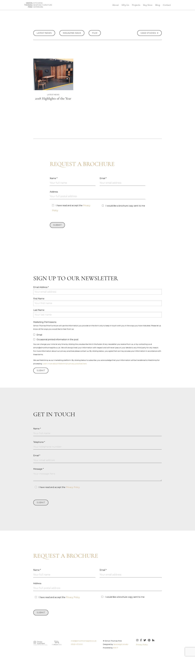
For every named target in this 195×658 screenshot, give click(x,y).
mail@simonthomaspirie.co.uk (83, 641)
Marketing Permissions (44, 322)
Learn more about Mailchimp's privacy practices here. (65, 364)
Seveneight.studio (120, 644)
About (115, 5)
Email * (103, 178)
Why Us (125, 5)
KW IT (115, 648)
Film (94, 33)
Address (54, 191)
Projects (136, 5)
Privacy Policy (73, 487)
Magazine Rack (72, 33)
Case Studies (149, 33)
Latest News (44, 33)
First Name (38, 298)
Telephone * (39, 442)
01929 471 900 (77, 644)
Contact (167, 5)
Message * (38, 469)
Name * (53, 178)
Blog (157, 5)
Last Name (38, 310)
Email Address (41, 287)
